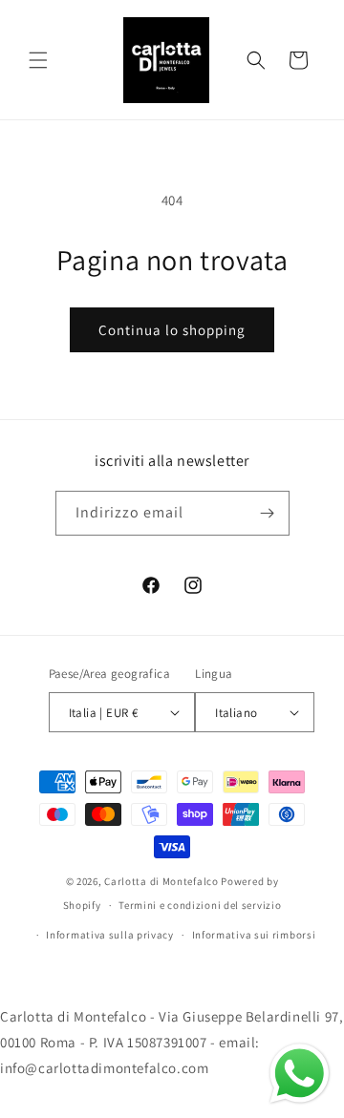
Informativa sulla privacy (110, 934)
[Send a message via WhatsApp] (299, 1073)
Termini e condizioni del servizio (199, 905)
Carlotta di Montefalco (162, 881)
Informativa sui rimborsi (254, 934)
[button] (38, 60)
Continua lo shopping (172, 330)
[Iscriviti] (268, 513)
